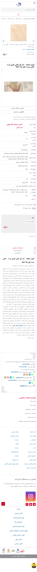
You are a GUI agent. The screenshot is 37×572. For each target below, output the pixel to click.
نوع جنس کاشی (33, 144)
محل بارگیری (32, 186)
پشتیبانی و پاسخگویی (30, 409)
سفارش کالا (33, 401)
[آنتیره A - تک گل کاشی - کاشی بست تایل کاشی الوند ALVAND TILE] (18, 86)
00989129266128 (12, 380)
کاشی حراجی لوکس (18, 535)
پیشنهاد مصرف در (33, 190)
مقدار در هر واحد (32, 174)
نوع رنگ (33, 179)
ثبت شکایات (33, 432)
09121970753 (26, 364)
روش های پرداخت (18, 517)
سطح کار (33, 169)
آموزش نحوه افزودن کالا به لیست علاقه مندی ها (23, 117)
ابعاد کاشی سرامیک (33, 132)
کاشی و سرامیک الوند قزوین (14, 124)
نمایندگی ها (18, 522)
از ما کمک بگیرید (32, 417)
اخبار (34, 448)
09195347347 (19, 378)
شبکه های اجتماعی (18, 526)
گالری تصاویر (33, 460)
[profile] (18, 14)
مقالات (17, 444)
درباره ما (16, 448)
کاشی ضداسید (32, 444)
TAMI (34, 196)
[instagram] (31, 497)
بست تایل (19, 128)
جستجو (34, 9)
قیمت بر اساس (30, 49)
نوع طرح (33, 153)
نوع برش (33, 166)
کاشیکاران (33, 440)
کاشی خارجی (18, 513)
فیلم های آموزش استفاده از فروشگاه (27, 421)
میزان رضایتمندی (14, 436)
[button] (3, 41)
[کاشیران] (18, 4)
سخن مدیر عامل (32, 452)
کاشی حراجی (18, 544)
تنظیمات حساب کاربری (30, 413)
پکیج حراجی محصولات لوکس (18, 531)
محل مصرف (32, 158)
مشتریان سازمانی (32, 456)
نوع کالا (33, 162)
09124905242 (14, 372)
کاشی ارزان (18, 539)
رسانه (18, 509)
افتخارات (16, 456)
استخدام (16, 440)
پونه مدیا (14, 556)
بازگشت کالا (33, 405)
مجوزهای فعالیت (14, 452)
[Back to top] (3, 504)
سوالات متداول (15, 432)
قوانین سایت (33, 436)
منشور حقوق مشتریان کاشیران (11, 464)
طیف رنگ (33, 182)
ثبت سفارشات (15, 460)
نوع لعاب (33, 150)
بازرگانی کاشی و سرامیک (30, 464)
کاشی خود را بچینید (31, 468)
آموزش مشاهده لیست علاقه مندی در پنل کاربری (23, 119)
